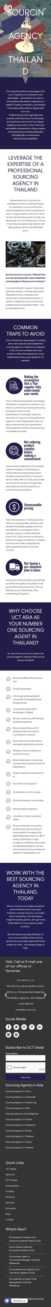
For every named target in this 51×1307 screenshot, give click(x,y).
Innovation (11, 1208)
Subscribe (25, 1077)
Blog (8, 1214)
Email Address (12, 1054)
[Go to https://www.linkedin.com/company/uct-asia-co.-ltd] (39, 1027)
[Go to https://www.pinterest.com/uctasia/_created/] (32, 1027)
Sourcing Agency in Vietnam (19, 1147)
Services (10, 1202)
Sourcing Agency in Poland (19, 1119)
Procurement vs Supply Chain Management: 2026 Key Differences (23, 1282)
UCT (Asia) (11, 1169)
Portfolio (10, 1191)
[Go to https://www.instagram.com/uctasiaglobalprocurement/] (24, 1027)
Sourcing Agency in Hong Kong (21, 1102)
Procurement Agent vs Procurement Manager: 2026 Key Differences (24, 1260)
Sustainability (12, 1186)
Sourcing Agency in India (18, 1108)
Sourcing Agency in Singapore (20, 1125)
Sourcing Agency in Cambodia (21, 1097)
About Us (10, 1174)
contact (10, 944)
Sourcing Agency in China (18, 1091)
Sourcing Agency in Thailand (20, 1136)
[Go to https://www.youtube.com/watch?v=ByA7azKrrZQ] (16, 1035)
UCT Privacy (12, 1180)
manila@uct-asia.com (26, 1009)
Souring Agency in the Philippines (22, 1114)
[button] (6, 995)
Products (10, 1197)
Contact (10, 1219)
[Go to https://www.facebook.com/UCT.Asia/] (8, 1027)
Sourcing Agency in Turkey (19, 1142)
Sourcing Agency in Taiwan (19, 1130)
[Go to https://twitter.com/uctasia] (16, 1027)
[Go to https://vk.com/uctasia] (8, 1035)
